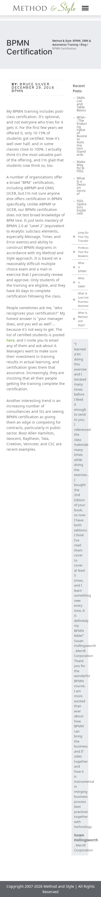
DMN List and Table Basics (81, 103)
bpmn (18, 91)
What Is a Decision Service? (81, 186)
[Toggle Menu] (85, 8)
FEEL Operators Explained (81, 207)
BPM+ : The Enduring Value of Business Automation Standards (82, 136)
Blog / (84, 44)
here (10, 340)
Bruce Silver (34, 84)
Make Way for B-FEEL (81, 166)
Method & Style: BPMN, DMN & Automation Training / (71, 42)
